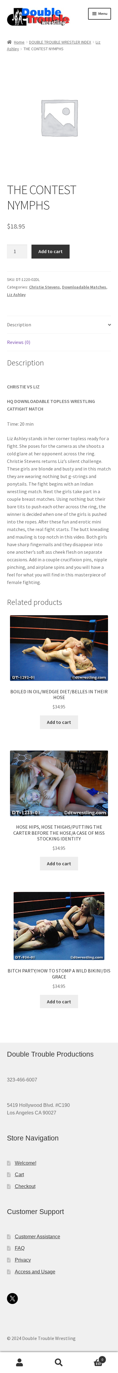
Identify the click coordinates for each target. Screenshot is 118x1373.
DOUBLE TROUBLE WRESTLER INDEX (60, 42)
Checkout (25, 1186)
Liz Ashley (16, 294)
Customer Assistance (37, 1236)
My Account (19, 1362)
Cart (19, 1174)
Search (59, 1362)
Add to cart (50, 251)
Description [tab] (19, 325)
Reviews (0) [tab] (18, 342)
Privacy (23, 1259)
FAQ (20, 1248)
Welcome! (25, 1163)
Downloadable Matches (84, 287)
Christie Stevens (44, 287)
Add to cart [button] (59, 722)
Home (19, 42)
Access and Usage (35, 1271)
